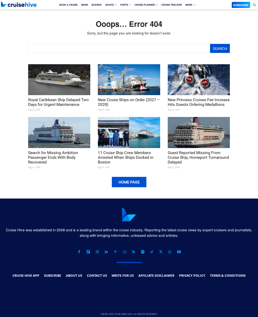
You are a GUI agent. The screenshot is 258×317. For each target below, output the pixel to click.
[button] (254, 5)
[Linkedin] (106, 251)
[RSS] (133, 251)
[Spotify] (142, 251)
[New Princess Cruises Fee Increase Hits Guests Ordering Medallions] (199, 79)
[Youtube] (178, 251)
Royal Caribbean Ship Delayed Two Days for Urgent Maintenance (58, 102)
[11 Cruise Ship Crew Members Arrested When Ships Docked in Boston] (129, 132)
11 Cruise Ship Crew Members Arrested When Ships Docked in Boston (125, 157)
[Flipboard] (88, 251)
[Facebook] (79, 251)
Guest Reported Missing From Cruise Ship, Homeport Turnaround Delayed (198, 157)
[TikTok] (151, 251)
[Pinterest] (115, 251)
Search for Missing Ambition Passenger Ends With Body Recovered (53, 157)
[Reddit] (124, 251)
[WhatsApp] (169, 251)
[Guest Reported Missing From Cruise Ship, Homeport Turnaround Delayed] (199, 132)
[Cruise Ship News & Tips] (19, 4)
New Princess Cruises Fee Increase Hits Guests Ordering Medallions (199, 102)
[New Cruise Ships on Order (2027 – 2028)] (129, 79)
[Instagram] (97, 251)
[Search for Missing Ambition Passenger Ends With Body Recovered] (59, 132)
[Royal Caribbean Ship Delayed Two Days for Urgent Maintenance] (59, 79)
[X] (160, 251)
